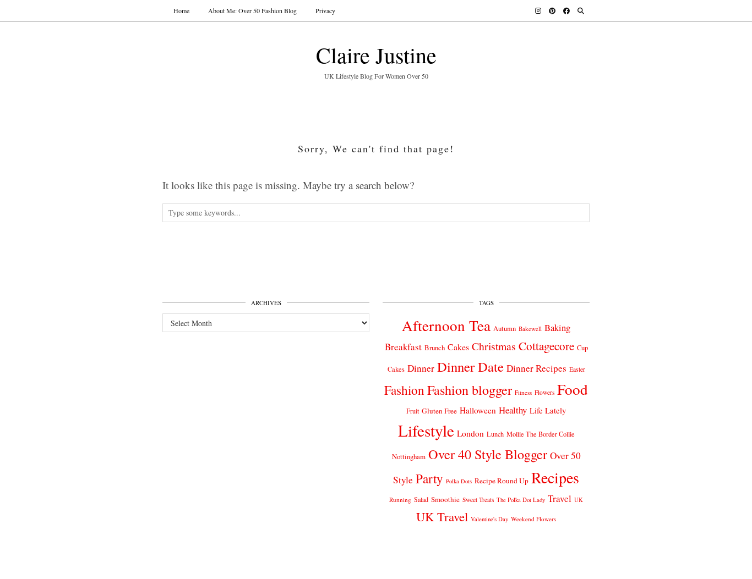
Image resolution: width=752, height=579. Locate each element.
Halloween (478, 410)
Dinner (420, 368)
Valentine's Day (489, 519)
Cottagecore (546, 346)
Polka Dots (459, 481)
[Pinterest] (552, 10)
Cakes (458, 346)
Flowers (544, 392)
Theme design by (542, 566)
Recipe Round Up (501, 481)
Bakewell (530, 328)
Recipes (555, 477)
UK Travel (442, 516)
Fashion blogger (469, 390)
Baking (557, 328)
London (470, 433)
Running (400, 499)
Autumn (504, 328)
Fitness (523, 392)
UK (578, 500)
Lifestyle (426, 430)
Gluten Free (439, 411)
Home (181, 10)
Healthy (513, 410)
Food (572, 389)
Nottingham (409, 456)
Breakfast (403, 346)
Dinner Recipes (536, 368)
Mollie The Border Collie (540, 433)
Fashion (404, 390)
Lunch (495, 433)
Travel (559, 498)
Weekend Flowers (533, 519)
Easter (577, 369)
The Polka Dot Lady (521, 499)
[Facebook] (566, 10)
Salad (421, 499)
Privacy (325, 10)
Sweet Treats (478, 499)
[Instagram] (538, 10)
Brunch (434, 347)
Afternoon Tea (446, 325)
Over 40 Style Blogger (487, 454)
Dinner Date (470, 366)
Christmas (494, 346)
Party (429, 478)
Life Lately (548, 410)
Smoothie (445, 499)
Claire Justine (376, 54)
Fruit (412, 410)
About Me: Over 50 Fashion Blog (252, 10)
